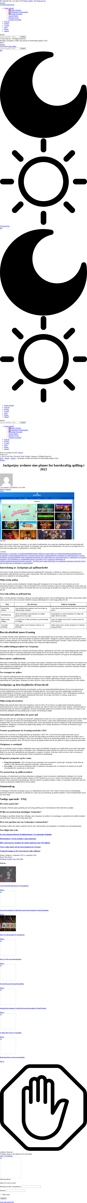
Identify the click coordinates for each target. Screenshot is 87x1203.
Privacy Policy (28, 1)
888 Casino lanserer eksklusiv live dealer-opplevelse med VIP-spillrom (25, 843)
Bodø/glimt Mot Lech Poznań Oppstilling (12, 1057)
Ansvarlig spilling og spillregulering (55, 554)
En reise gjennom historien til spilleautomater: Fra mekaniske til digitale (26, 834)
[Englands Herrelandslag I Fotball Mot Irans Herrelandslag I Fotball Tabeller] (8, 1004)
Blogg (2, 890)
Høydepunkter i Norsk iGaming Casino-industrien (18, 839)
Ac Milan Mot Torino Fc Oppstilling (11, 1033)
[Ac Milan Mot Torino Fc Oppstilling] (8, 1029)
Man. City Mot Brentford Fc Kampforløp (12, 935)
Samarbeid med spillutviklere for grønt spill (47, 557)
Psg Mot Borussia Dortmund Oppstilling (12, 984)
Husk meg (5, 1194)
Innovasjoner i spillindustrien (45, 555)
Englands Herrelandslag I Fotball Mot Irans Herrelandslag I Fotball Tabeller (23, 1008)
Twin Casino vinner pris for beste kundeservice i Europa (20, 847)
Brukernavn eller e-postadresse (10, 1186)
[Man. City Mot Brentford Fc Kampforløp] (8, 931)
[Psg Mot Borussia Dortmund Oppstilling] (8, 980)
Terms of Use (41, 1)
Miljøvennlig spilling (36, 554)
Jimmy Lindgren (5, 489)
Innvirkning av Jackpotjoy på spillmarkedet (14, 554)
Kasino (2, 460)
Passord (2, 1190)
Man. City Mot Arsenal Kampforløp (10, 959)
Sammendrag (15, 561)
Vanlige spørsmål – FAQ (28, 561)
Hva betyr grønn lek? (43, 561)
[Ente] (7, 5)
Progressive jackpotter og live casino (40, 559)
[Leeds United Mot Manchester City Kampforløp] (8, 882)
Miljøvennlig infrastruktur (24, 557)
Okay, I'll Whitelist (6, 1156)
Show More (12, 46)
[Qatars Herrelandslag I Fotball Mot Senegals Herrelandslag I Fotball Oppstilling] (8, 906)
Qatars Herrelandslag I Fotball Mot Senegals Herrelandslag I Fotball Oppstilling (24, 910)
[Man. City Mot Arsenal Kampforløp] (8, 955)
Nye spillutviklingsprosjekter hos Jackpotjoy (20, 555)
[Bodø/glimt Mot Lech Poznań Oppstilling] (8, 1053)
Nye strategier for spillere (63, 555)
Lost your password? (7, 1202)
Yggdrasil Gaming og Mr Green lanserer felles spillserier (20, 851)
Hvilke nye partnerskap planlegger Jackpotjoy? (66, 561)
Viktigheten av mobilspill (19, 559)
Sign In (20, 452)
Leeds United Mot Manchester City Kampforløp (14, 886)
